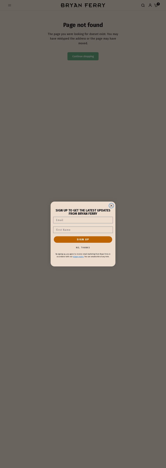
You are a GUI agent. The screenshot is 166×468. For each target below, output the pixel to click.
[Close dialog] (111, 205)
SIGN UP (83, 239)
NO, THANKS (83, 247)
